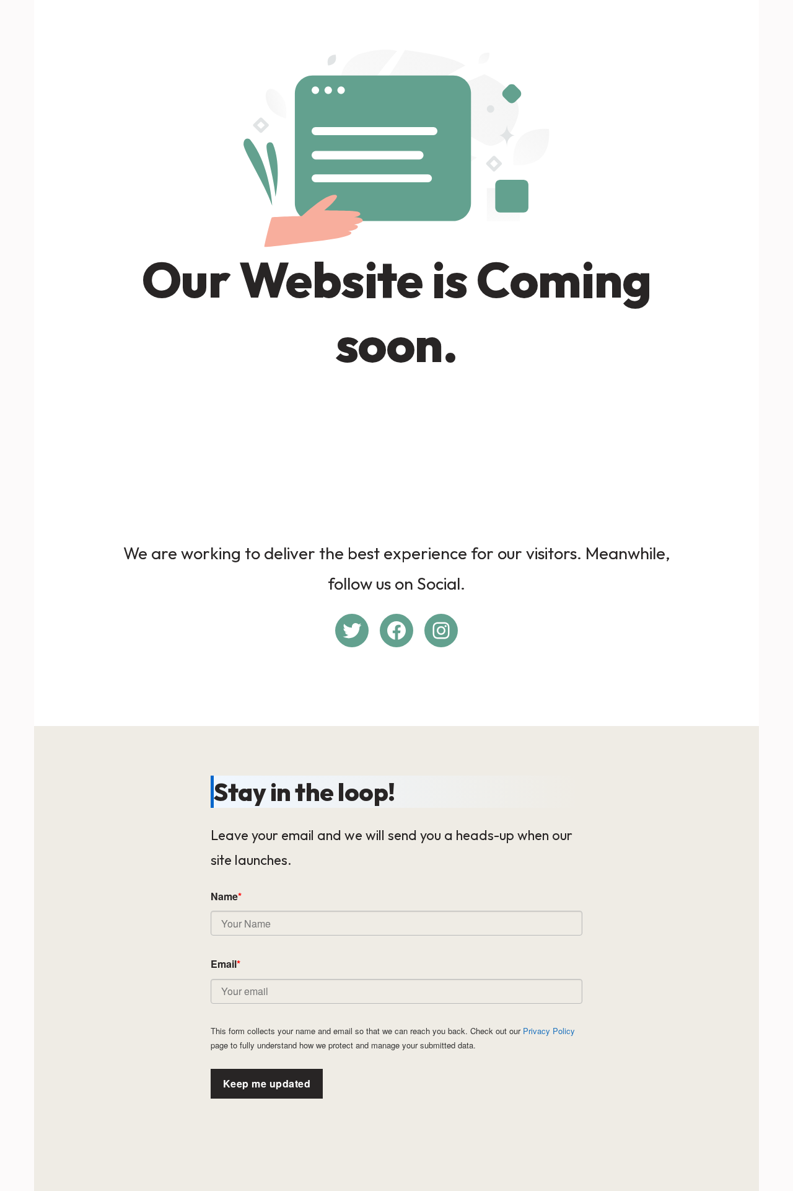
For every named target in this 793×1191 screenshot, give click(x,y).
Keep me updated (266, 1083)
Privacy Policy (549, 1031)
